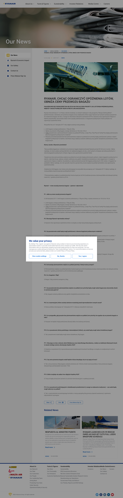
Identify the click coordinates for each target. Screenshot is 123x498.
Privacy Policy (70, 251)
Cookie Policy (60, 251)
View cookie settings (39, 256)
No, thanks (61, 256)
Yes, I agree (83, 256)
